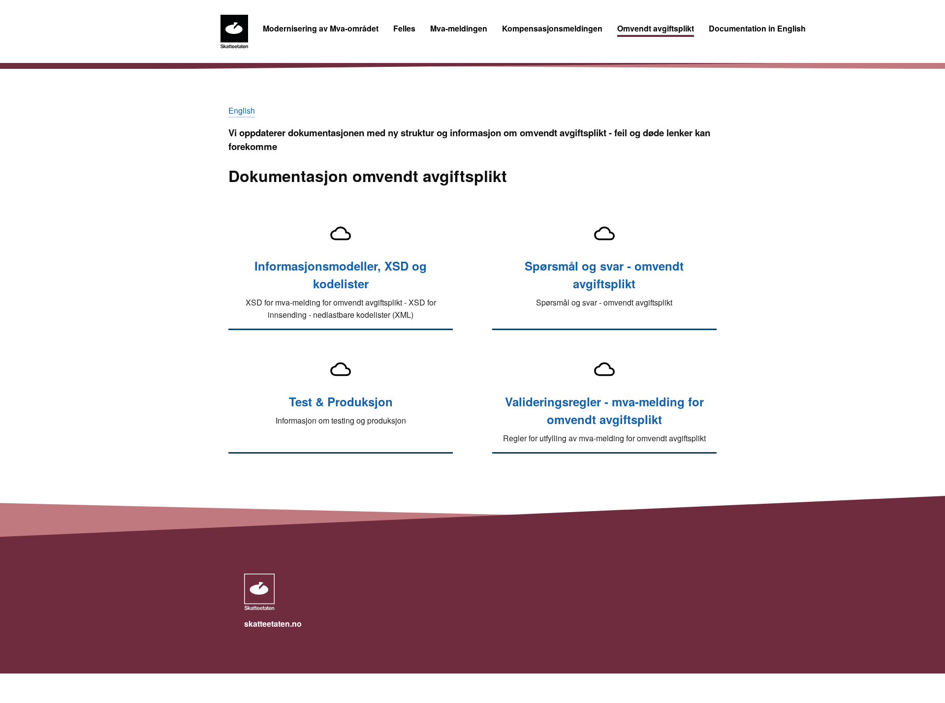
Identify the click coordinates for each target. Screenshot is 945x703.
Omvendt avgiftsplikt (655, 28)
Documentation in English (757, 28)
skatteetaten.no (273, 623)
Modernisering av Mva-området (320, 28)
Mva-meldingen (458, 28)
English (241, 110)
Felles (404, 28)
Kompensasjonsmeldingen (552, 28)
